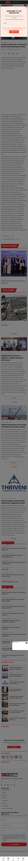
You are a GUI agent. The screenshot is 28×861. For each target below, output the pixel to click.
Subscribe (14, 32)
